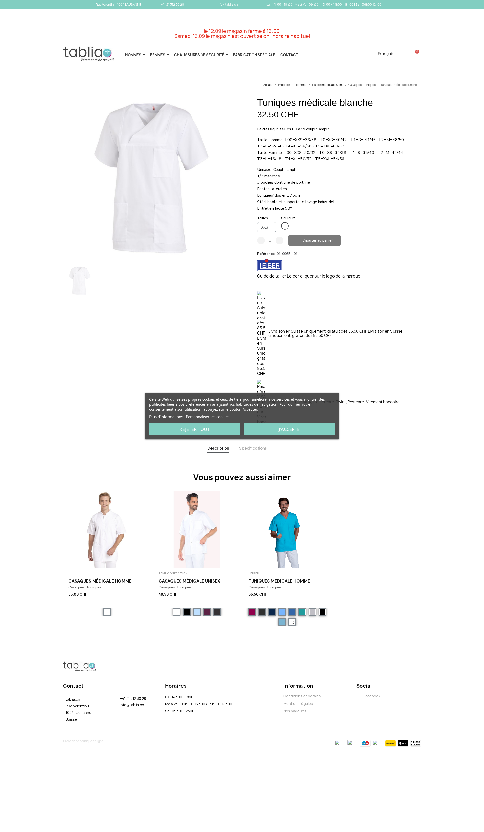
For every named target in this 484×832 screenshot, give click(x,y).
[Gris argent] (312, 612)
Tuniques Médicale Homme (279, 581)
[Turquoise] (282, 622)
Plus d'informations (166, 416)
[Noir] (187, 612)
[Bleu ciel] (197, 612)
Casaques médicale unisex (189, 581)
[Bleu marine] (272, 612)
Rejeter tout (194, 429)
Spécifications (253, 448)
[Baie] (252, 612)
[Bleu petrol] (302, 612)
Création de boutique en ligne (83, 741)
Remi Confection (173, 573)
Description (218, 448)
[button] (68, 180)
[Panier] (416, 54)
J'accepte (289, 429)
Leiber (254, 573)
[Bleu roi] (292, 612)
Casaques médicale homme (100, 581)
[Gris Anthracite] (217, 612)
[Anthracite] (262, 612)
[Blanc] (285, 226)
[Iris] (207, 612)
